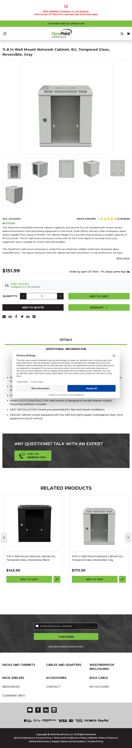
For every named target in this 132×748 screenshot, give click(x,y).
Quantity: (10, 296)
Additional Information (66, 349)
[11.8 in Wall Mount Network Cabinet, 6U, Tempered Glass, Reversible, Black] (33, 525)
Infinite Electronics (39, 741)
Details (66, 339)
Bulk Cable (99, 677)
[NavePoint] (66, 33)
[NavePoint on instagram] (54, 710)
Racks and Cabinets (18, 664)
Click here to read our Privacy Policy (66, 646)
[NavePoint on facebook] (38, 710)
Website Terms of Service (102, 738)
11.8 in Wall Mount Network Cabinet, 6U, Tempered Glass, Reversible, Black (31, 558)
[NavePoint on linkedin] (46, 710)
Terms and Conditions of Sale (69, 738)
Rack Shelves (13, 677)
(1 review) (123, 218)
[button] (99, 307)
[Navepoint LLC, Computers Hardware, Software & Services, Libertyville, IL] (97, 707)
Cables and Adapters (63, 664)
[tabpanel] (33, 540)
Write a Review (86, 219)
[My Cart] (128, 33)
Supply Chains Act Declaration (69, 741)
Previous (4, 537)
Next (128, 537)
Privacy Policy (43, 738)
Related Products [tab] (66, 488)
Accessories (56, 677)
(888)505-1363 (77, 23)
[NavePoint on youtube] (30, 710)
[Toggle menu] (4, 33)
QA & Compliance (24, 738)
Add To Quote (33, 307)
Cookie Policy (95, 741)
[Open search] (122, 33)
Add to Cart (29, 579)
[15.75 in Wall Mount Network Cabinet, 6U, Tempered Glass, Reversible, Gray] (99, 525)
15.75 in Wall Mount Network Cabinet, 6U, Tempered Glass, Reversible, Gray (97, 558)
